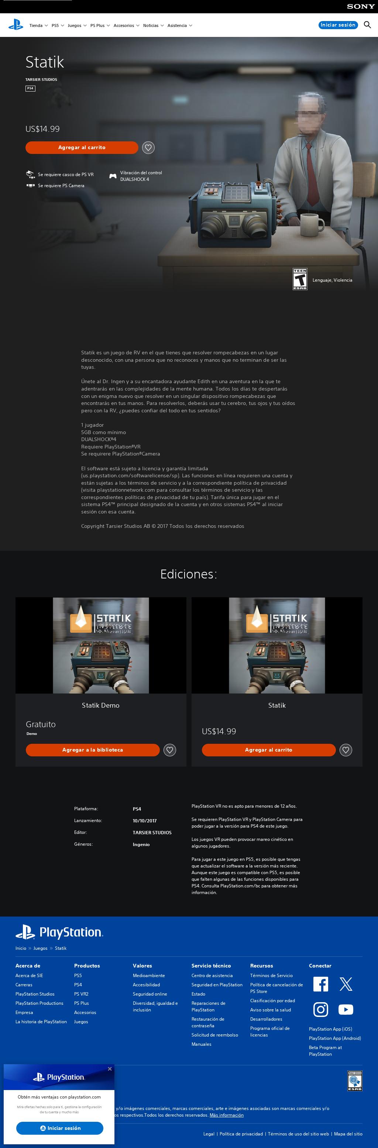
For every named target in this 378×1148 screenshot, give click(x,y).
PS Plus (97, 25)
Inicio (21, 948)
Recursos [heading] (261, 965)
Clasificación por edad (272, 1000)
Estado (198, 994)
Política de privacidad (241, 1134)
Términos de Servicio (271, 975)
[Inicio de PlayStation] (16, 25)
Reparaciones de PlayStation (209, 1006)
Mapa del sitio (348, 1134)
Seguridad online (150, 994)
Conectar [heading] (320, 965)
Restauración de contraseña (208, 1022)
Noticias (150, 25)
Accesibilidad (146, 985)
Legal (208, 1134)
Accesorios (124, 25)
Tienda (36, 25)
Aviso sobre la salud (270, 1010)
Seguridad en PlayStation (217, 985)
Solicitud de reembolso (215, 1035)
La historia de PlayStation (41, 1021)
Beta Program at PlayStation (325, 1050)
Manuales (202, 1044)
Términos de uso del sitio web (298, 1134)
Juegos (74, 25)
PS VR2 (81, 994)
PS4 (78, 985)
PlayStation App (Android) (335, 1038)
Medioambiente (149, 975)
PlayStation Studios (35, 994)
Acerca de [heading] (28, 965)
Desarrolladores (266, 1019)
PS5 (55, 25)
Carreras (24, 985)
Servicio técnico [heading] (211, 965)
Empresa (24, 1012)
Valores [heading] (142, 965)
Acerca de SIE (29, 975)
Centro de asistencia (212, 975)
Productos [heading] (87, 965)
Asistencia (177, 25)
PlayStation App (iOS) (330, 1029)
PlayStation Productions (39, 1003)
